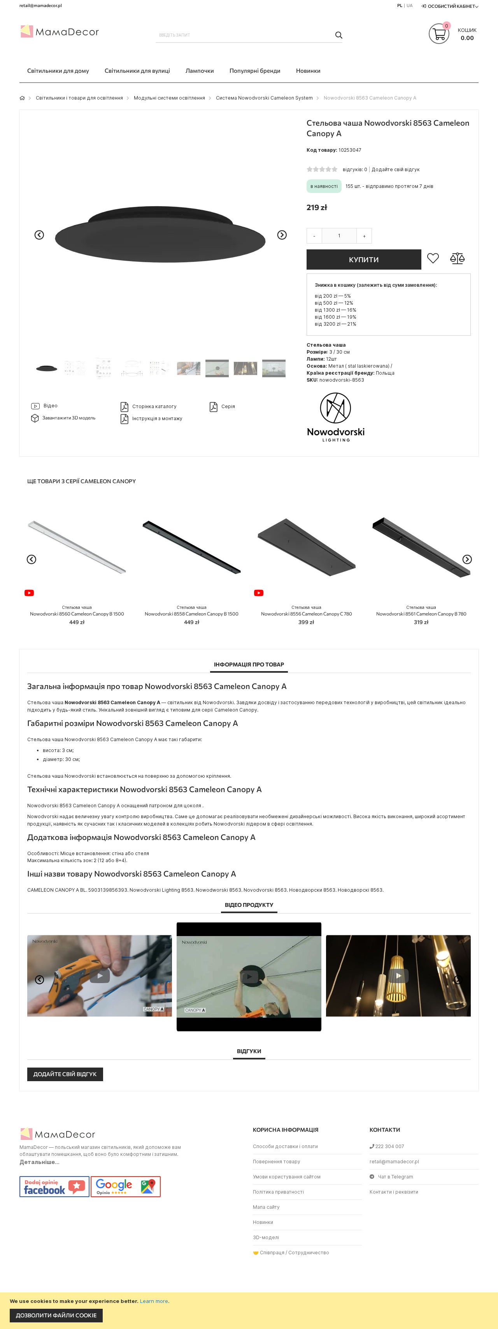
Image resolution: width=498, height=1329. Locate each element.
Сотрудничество (308, 1252)
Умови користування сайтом (287, 1177)
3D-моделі (266, 1237)
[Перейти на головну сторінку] (22, 98)
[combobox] (249, 35)
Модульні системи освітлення (169, 98)
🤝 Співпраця (268, 1252)
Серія (228, 406)
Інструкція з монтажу (157, 418)
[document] (250, 1310)
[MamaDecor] (60, 32)
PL (399, 5)
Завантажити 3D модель (68, 417)
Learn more (154, 1301)
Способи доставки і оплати (285, 1146)
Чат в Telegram (395, 1177)
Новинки (263, 1222)
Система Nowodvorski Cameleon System (264, 98)
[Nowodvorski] (336, 444)
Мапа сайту (266, 1207)
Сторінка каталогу (154, 406)
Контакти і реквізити (394, 1192)
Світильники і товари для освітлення (79, 98)
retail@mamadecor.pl (394, 1161)
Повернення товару (276, 1161)
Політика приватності (278, 1192)
